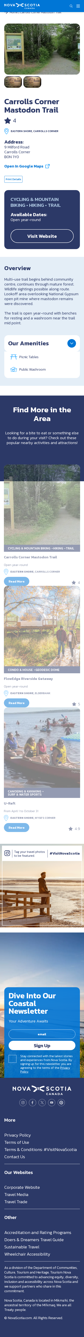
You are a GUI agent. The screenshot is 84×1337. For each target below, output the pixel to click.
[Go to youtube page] (51, 1102)
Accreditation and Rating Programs (37, 1232)
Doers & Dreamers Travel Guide (34, 1239)
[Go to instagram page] (23, 1102)
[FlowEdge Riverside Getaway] (42, 626)
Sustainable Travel (21, 1247)
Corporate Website (22, 1187)
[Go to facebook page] (32, 1102)
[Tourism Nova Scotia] (22, 5)
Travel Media (16, 1194)
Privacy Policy (17, 1135)
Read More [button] (17, 581)
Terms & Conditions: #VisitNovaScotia (40, 1149)
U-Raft (9, 803)
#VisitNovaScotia (65, 853)
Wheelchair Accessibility (27, 1254)
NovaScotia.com (20, 1317)
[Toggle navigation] (78, 6)
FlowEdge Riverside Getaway (28, 678)
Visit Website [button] (42, 236)
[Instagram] (7, 857)
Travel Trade (15, 1202)
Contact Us (14, 1156)
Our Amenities (28, 343)
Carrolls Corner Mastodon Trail (30, 557)
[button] (71, 6)
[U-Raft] (42, 747)
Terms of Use (16, 1142)
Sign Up (42, 1045)
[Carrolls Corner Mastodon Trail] (42, 49)
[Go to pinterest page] (61, 1102)
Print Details (13, 179)
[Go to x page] (42, 1102)
